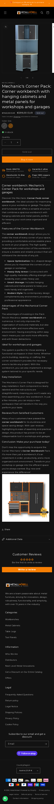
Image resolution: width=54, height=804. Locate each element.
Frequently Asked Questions (19, 694)
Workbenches (12, 619)
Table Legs (10, 631)
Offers (8, 678)
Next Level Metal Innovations (19, 666)
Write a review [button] (27, 569)
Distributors (11, 660)
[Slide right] (33, 78)
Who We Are (11, 654)
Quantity (6, 137)
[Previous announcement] (5, 3)
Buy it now (27, 159)
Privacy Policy (12, 718)
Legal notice (14, 794)
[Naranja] (10, 125)
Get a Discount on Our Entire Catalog (23, 672)
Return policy (11, 700)
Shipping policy (37, 798)
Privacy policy (44, 790)
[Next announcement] (49, 3)
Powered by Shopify (28, 790)
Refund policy (26, 794)
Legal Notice (11, 706)
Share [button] (7, 529)
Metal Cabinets (12, 625)
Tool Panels (11, 637)
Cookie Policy (12, 724)
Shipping (17, 116)
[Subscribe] (46, 744)
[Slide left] (21, 78)
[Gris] (4, 125)
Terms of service (41, 794)
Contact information (21, 798)
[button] (5, 13)
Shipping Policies (13, 712)
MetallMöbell (15, 790)
